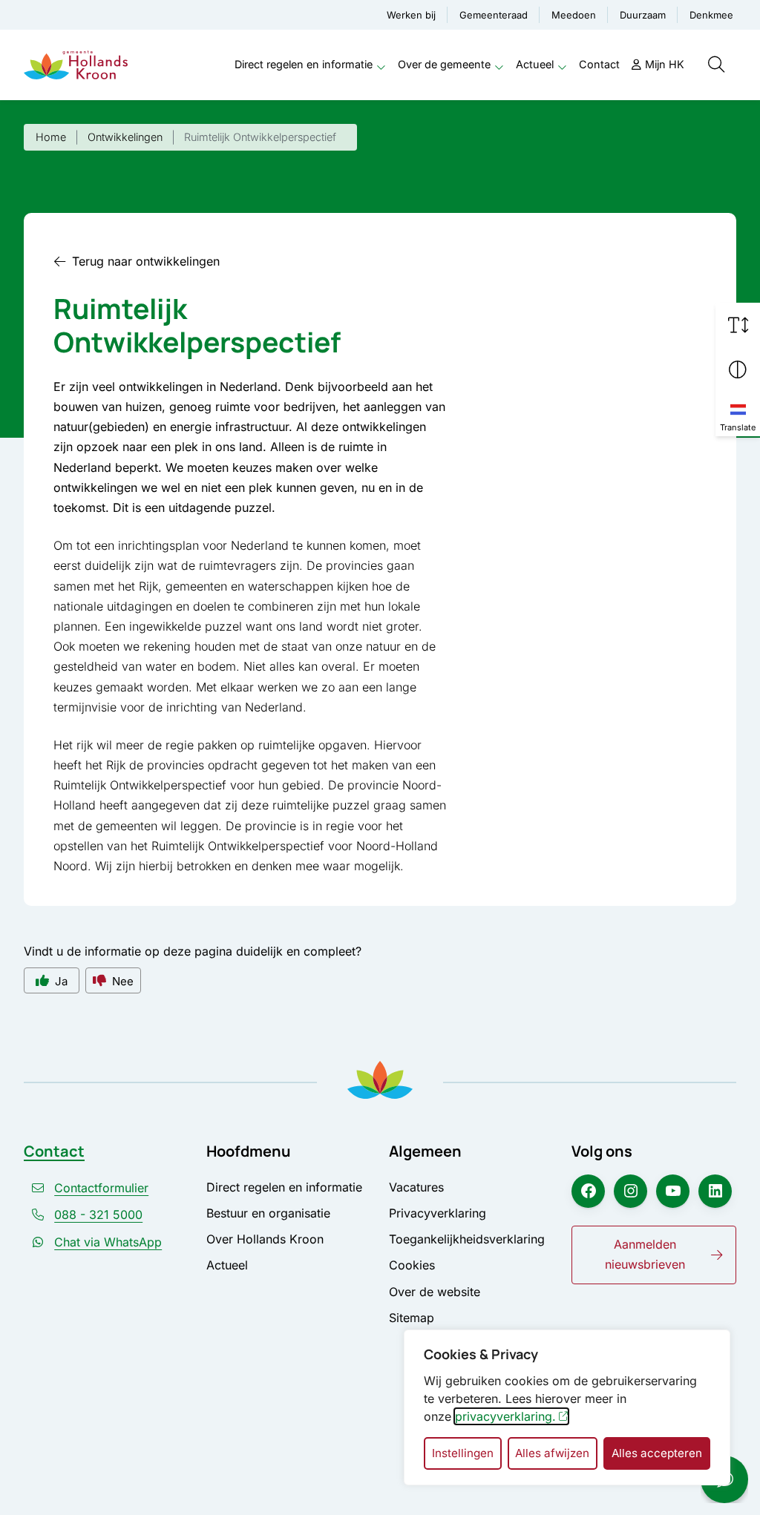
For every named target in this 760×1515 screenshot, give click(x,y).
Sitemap (411, 1317)
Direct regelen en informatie (304, 64)
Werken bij (411, 15)
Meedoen (573, 15)
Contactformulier (101, 1187)
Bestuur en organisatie (268, 1213)
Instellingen (463, 1453)
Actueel (535, 64)
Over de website (434, 1291)
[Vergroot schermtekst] (737, 325)
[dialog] (567, 1407)
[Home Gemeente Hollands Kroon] (76, 64)
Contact (599, 64)
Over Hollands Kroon (265, 1239)
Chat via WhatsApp (108, 1242)
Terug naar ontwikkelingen (146, 261)
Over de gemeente (444, 64)
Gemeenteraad (493, 15)
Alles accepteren (657, 1453)
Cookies (412, 1265)
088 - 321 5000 (98, 1214)
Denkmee (711, 15)
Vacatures (416, 1187)
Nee (123, 981)
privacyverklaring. (505, 1416)
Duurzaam (643, 15)
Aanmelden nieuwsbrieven (645, 1254)
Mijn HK (664, 64)
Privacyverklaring (437, 1213)
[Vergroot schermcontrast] (737, 369)
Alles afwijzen (552, 1453)
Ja (61, 981)
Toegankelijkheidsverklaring (467, 1239)
